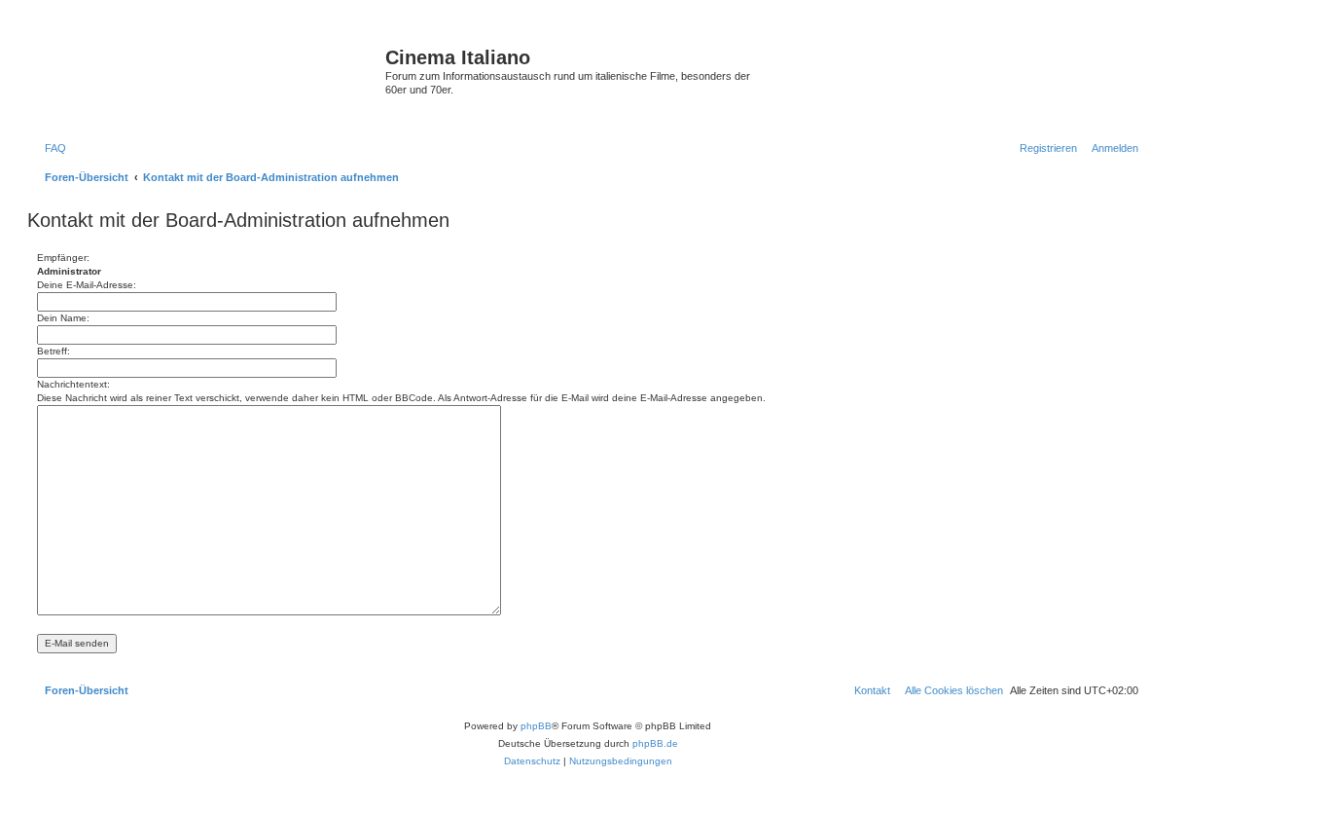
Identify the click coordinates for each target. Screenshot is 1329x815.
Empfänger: (63, 257)
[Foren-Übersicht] (208, 77)
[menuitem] (51, 148)
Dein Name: (63, 318)
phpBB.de (655, 743)
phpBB (536, 726)
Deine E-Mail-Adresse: (86, 284)
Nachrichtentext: (73, 384)
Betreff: (53, 351)
